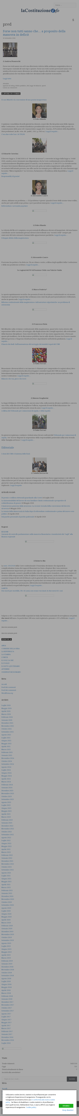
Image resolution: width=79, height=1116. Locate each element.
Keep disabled (67, 1110)
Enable (66, 1106)
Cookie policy (31, 1107)
